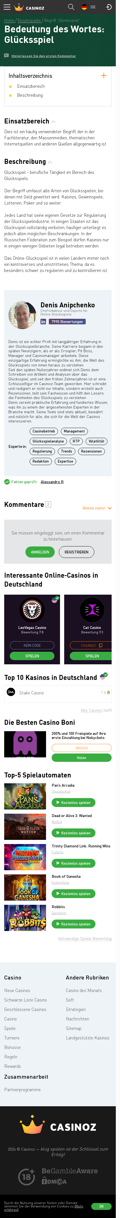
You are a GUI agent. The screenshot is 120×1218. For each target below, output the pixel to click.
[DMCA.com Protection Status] (54, 1183)
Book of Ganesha (66, 876)
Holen (81, 757)
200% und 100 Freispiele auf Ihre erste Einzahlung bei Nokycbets (79, 735)
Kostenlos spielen (75, 802)
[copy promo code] (101, 645)
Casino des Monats (84, 990)
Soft (70, 1000)
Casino (10, 1019)
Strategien (76, 1009)
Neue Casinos (17, 990)
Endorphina (60, 882)
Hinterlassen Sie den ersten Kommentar (43, 56)
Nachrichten (77, 1019)
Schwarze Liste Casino (25, 1000)
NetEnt (57, 822)
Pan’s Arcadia (63, 785)
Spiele (10, 1028)
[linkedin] (43, 321)
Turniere (12, 1037)
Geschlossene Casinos (25, 1009)
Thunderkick (61, 791)
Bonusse (12, 1047)
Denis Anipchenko (67, 305)
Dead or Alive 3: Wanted (72, 816)
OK (101, 1206)
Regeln (10, 1056)
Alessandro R (52, 482)
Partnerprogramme (22, 1089)
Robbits (58, 907)
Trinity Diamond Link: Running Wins (81, 846)
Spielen (32, 656)
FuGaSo (58, 852)
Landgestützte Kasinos (87, 1037)
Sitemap (73, 1028)
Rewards (12, 1066)
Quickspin (59, 913)
